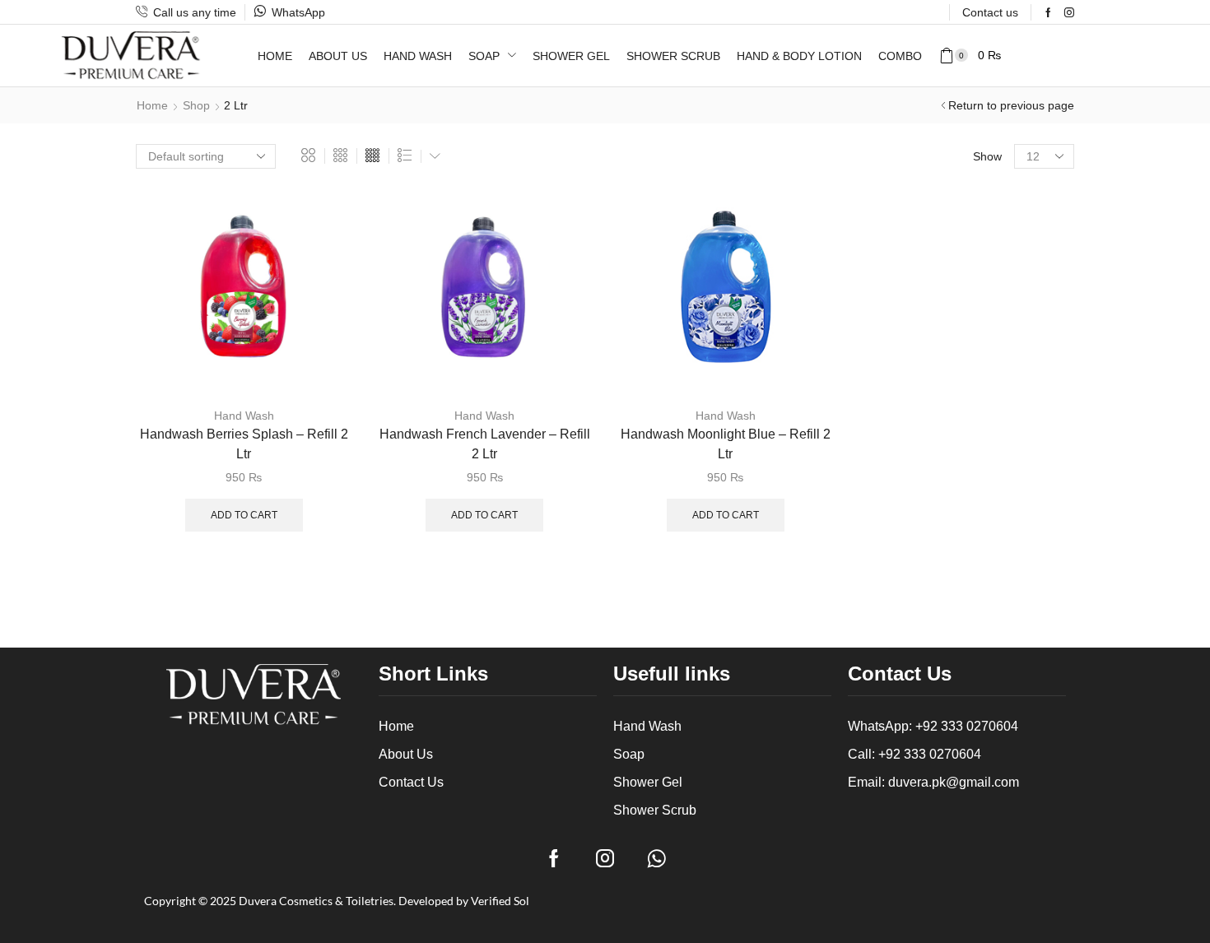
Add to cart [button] (320, 285)
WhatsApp (298, 12)
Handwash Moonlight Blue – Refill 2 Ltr (726, 444)
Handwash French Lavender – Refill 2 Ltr (484, 444)
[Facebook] (1048, 12)
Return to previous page (1011, 105)
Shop (196, 105)
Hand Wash (244, 415)
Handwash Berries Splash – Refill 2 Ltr (244, 444)
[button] (969, 56)
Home (152, 105)
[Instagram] (1069, 12)
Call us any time (194, 12)
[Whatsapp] (656, 858)
